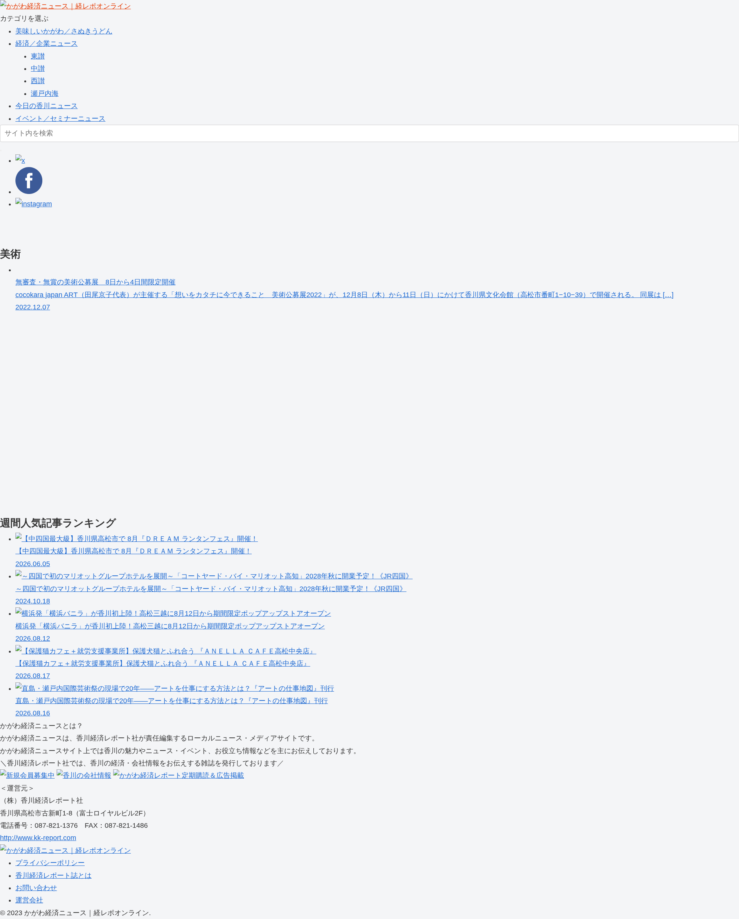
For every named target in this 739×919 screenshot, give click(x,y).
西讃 (38, 81)
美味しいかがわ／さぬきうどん (63, 31)
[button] (1, 150)
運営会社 (29, 900)
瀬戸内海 (45, 93)
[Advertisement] (231, 227)
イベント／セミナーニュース (60, 118)
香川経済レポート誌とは (53, 875)
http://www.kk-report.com (38, 838)
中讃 (38, 68)
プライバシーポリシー (50, 863)
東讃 (38, 56)
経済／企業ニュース (46, 43)
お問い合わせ (36, 888)
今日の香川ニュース (46, 106)
